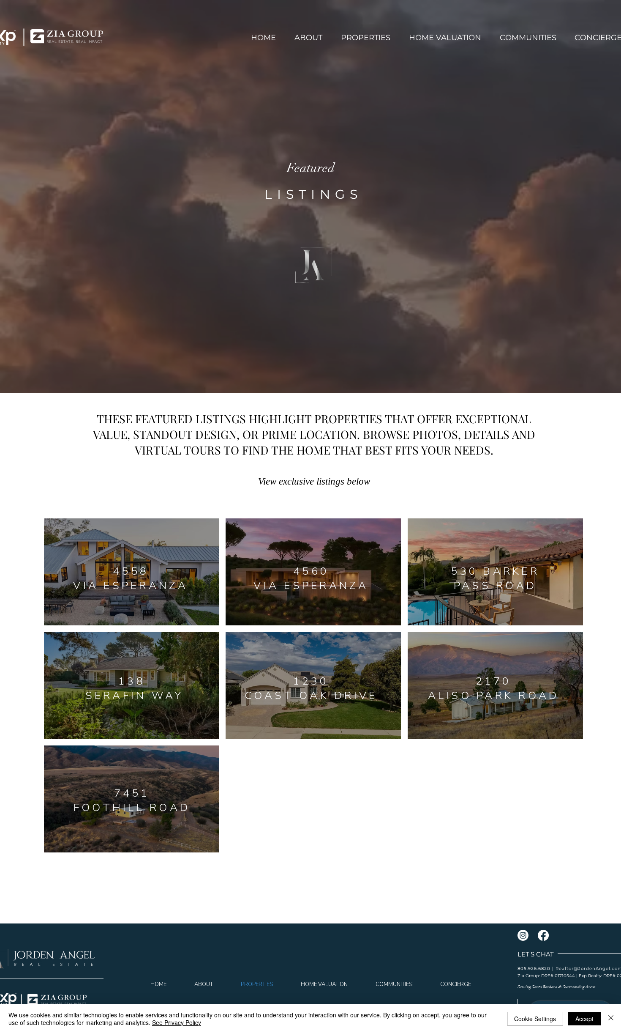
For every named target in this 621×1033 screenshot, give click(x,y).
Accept (584, 1018)
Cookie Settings (535, 1018)
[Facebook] (543, 935)
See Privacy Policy (176, 1022)
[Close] (611, 1018)
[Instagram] (523, 935)
